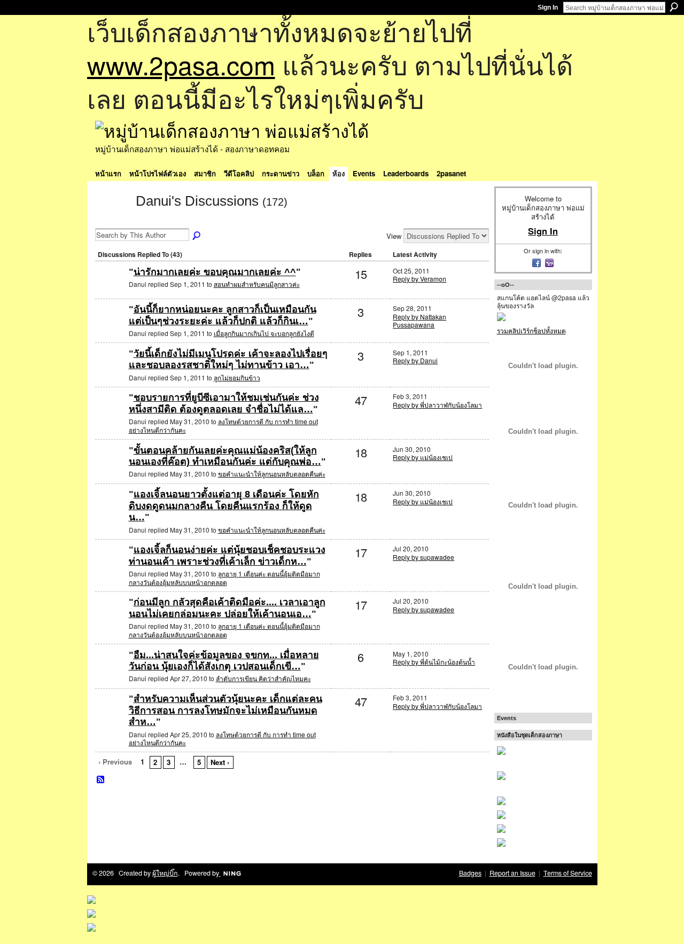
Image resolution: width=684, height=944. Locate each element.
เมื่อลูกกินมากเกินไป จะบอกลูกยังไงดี (264, 333)
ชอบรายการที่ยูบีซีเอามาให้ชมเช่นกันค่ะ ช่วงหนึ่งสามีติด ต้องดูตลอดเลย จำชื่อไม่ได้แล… (224, 403)
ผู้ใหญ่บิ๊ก (165, 873)
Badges (470, 873)
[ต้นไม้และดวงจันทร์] (110, 414)
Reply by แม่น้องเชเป (423, 457)
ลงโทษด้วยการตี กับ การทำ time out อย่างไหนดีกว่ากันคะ (223, 425)
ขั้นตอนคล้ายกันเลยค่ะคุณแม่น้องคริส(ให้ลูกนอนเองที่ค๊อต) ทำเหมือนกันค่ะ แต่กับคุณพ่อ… (225, 456)
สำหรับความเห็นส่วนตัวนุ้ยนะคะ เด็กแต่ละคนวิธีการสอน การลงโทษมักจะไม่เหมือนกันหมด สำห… (225, 710)
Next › (220, 762)
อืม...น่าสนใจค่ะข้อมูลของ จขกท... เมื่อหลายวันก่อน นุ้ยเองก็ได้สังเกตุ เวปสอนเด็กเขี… (224, 661)
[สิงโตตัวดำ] (110, 371)
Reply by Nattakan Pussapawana (419, 321)
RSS (101, 780)
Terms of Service (567, 873)
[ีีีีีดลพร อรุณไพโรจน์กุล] (110, 467)
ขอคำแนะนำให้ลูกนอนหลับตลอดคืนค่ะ (271, 473)
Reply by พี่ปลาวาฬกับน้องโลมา (437, 404)
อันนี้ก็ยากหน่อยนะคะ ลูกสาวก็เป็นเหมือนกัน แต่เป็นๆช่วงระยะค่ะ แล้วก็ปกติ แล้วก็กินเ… (222, 315)
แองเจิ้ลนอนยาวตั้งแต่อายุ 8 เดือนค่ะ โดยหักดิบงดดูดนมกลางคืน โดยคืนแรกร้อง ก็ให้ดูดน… (224, 505)
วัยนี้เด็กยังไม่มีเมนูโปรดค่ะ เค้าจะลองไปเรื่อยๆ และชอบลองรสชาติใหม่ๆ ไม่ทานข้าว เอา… (228, 359)
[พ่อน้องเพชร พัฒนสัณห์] (110, 326)
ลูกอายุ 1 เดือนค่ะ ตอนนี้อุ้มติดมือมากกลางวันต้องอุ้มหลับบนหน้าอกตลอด (224, 578)
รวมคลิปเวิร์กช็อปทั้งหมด (531, 330)
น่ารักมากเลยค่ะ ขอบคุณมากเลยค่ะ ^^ (215, 272)
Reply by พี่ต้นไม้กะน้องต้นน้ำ (434, 661)
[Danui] (112, 220)
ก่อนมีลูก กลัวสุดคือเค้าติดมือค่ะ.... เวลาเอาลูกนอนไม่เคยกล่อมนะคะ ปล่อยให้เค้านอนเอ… (227, 608)
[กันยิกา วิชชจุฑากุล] (110, 567)
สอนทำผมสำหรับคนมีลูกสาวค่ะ (257, 283)
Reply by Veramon (419, 278)
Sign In (548, 7)
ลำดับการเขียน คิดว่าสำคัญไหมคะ (263, 678)
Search (674, 7)
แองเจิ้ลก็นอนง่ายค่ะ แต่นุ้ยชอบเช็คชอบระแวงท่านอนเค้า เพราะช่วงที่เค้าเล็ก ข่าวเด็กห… (227, 555)
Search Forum (197, 236)
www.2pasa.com (181, 64)
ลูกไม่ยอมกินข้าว (237, 377)
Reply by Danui (415, 360)
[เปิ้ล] (110, 672)
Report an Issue (512, 873)
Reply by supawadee (423, 556)
